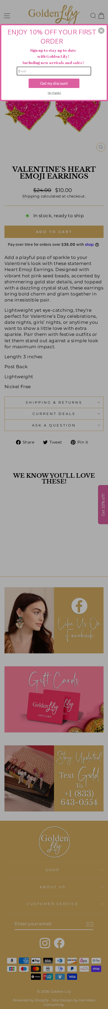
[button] (101, 30)
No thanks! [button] (54, 93)
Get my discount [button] (54, 83)
